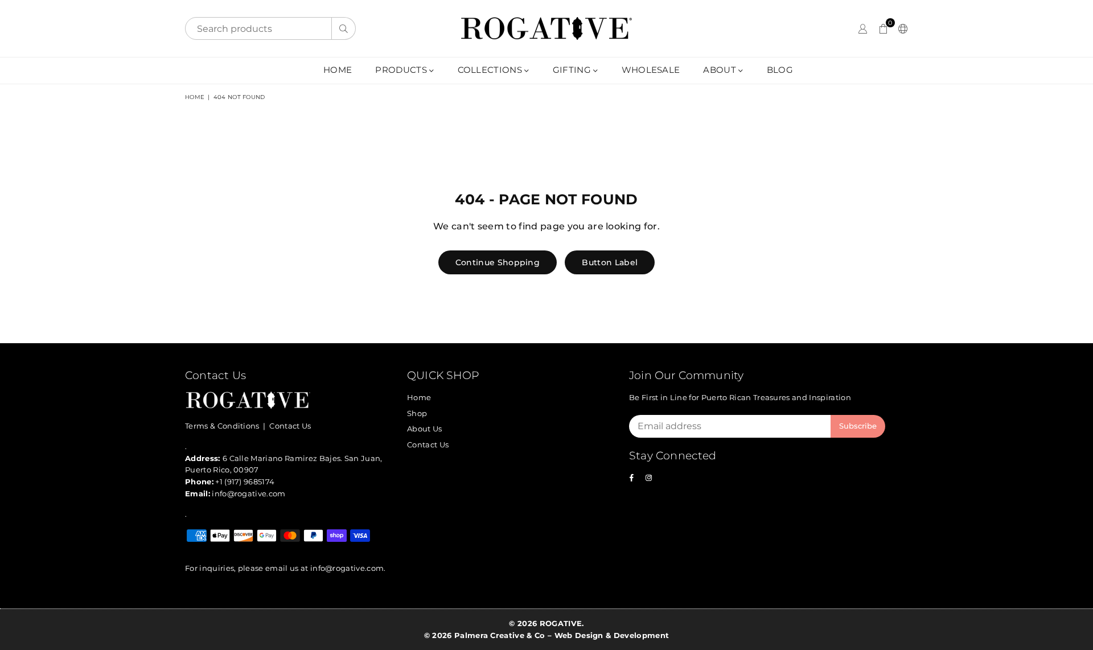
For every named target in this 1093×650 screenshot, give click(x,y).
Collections (491, 69)
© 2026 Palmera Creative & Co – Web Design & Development (546, 635)
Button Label (610, 262)
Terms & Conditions (222, 425)
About (720, 69)
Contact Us (290, 425)
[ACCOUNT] (863, 28)
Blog (780, 69)
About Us (424, 428)
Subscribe (858, 425)
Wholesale (651, 69)
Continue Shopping (497, 262)
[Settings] (900, 28)
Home (337, 69)
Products (402, 69)
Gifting (573, 69)
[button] (883, 28)
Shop (417, 413)
